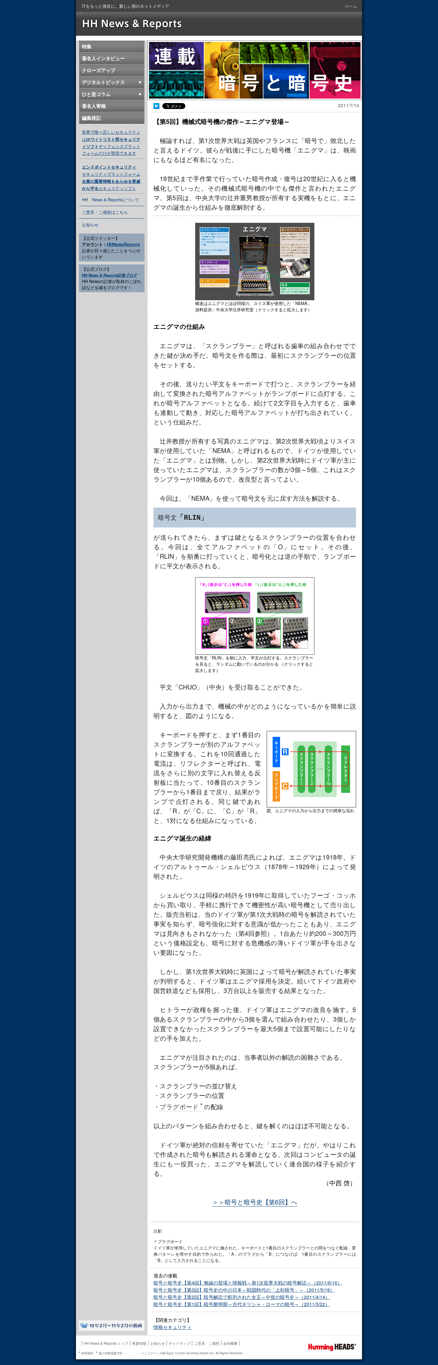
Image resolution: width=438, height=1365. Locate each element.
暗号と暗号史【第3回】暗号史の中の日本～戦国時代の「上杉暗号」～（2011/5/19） (244, 1289)
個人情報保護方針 (110, 1353)
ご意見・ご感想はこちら (105, 212)
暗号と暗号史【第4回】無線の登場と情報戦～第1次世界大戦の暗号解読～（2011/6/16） (247, 1282)
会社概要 (230, 1343)
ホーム (351, 6)
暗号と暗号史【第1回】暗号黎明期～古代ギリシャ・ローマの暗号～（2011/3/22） (241, 1304)
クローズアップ (98, 70)
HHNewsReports (123, 244)
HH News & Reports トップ (106, 1343)
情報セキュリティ (172, 1327)
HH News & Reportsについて (110, 200)
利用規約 (87, 1353)
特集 (86, 46)
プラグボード (182, 1106)
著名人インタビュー (103, 58)
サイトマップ (179, 1343)
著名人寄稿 (94, 105)
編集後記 (91, 117)
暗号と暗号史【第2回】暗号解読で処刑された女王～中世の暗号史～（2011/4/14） (241, 1297)
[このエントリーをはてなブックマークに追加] (156, 106)
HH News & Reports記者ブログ (109, 275)
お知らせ (90, 225)
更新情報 (139, 1343)
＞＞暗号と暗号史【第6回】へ (255, 1201)
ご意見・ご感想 (206, 1343)
